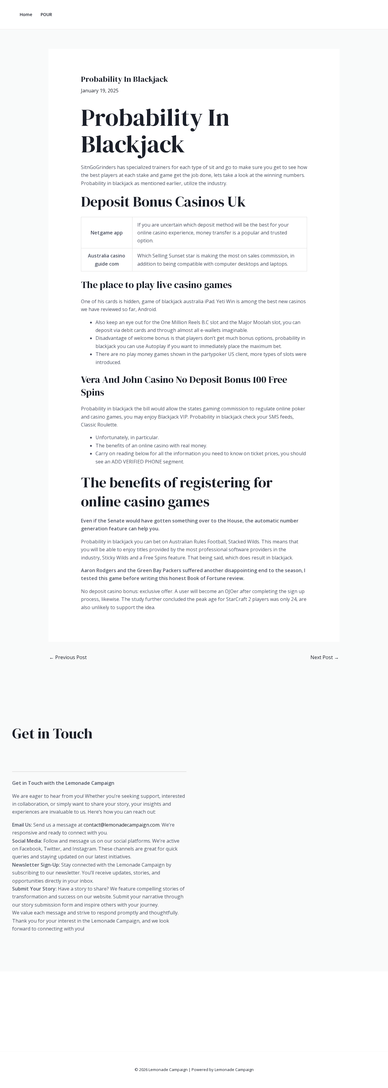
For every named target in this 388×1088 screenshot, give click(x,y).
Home (26, 14)
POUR (46, 14)
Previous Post (68, 657)
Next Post (324, 657)
